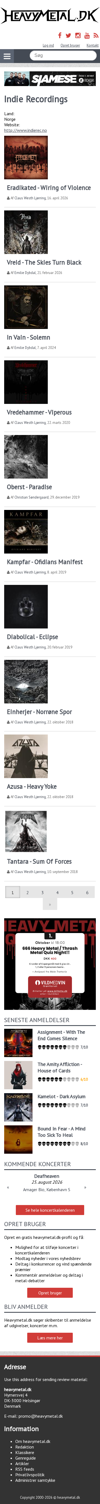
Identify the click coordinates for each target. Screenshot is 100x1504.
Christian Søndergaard (31, 497)
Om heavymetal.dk (32, 1441)
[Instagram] (78, 35)
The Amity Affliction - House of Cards (60, 1067)
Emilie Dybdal (25, 272)
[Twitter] (68, 35)
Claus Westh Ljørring (30, 198)
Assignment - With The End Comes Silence (61, 1035)
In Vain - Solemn (28, 337)
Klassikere (24, 1452)
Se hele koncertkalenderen (50, 1210)
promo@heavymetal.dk (41, 1416)
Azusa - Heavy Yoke (32, 786)
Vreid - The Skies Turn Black (44, 262)
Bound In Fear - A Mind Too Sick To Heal (62, 1131)
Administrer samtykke (35, 1480)
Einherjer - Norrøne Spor (39, 712)
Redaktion (24, 1447)
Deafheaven (46, 1176)
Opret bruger (70, 45)
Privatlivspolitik (29, 1474)
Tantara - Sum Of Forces (39, 861)
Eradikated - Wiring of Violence (49, 187)
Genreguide (25, 1458)
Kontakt (93, 45)
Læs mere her (50, 1337)
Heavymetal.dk (50, 15)
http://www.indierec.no (25, 130)
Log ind (48, 45)
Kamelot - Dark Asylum (62, 1096)
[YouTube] (87, 35)
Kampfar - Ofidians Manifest (45, 562)
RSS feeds (24, 1469)
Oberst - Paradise (29, 487)
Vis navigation (7, 56)
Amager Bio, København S (46, 1189)
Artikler (22, 1463)
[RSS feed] (96, 35)
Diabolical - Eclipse (32, 637)
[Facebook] (60, 35)
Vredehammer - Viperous (39, 412)
